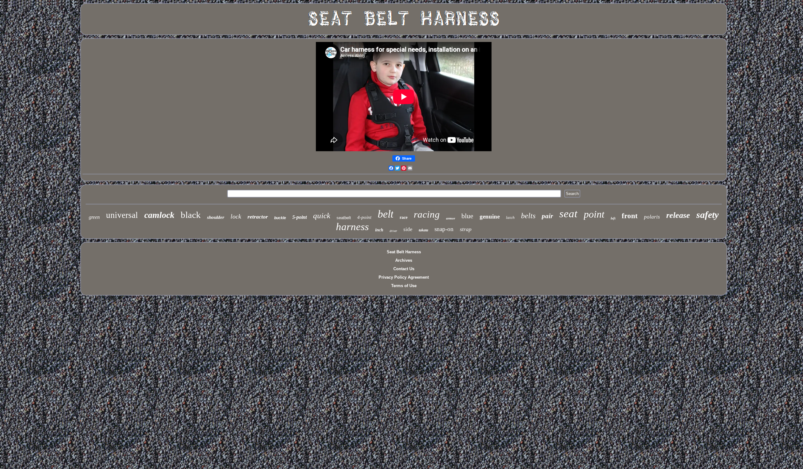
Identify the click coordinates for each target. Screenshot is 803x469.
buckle (280, 218)
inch (379, 230)
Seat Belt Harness (404, 252)
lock (236, 216)
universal (122, 215)
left (613, 218)
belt (385, 214)
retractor (257, 217)
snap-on (444, 229)
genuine (490, 216)
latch (510, 217)
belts (528, 216)
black (191, 215)
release (678, 215)
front (630, 216)
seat (568, 214)
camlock (159, 215)
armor (450, 218)
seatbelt (344, 217)
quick (321, 215)
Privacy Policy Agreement (404, 277)
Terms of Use (404, 285)
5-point (299, 217)
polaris (652, 217)
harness (352, 226)
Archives (403, 260)
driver (393, 231)
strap (465, 229)
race (403, 217)
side (407, 229)
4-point (364, 217)
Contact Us (403, 268)
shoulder (215, 217)
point (594, 214)
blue (467, 216)
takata (423, 230)
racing (427, 214)
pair (547, 216)
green (94, 217)
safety (707, 214)
